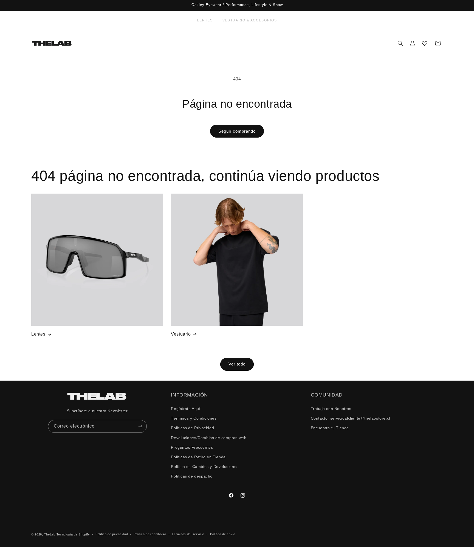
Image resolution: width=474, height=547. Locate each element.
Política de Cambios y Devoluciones (204, 466)
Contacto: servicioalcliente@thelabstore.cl (350, 418)
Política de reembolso (150, 534)
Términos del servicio (188, 534)
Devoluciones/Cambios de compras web (208, 438)
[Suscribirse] (140, 426)
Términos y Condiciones (193, 418)
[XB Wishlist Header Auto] (425, 43)
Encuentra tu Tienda (330, 428)
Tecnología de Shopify (73, 534)
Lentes (205, 20)
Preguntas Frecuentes (192, 447)
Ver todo (237, 364)
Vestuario (181, 334)
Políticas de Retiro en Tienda (198, 457)
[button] (400, 43)
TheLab (49, 534)
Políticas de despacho (192, 476)
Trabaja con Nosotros (331, 408)
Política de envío (222, 534)
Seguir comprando (237, 131)
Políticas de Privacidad (192, 428)
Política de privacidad (111, 534)
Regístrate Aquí (185, 408)
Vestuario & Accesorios (249, 20)
